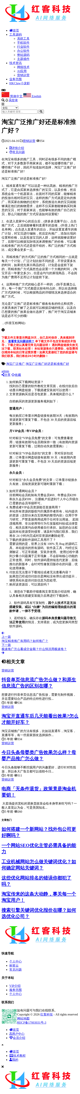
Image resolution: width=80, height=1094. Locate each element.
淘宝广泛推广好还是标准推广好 (47, 363)
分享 (7, 374)
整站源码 (23, 54)
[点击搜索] (41, 112)
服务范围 (15, 990)
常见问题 (15, 969)
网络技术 (23, 67)
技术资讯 (15, 63)
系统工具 (23, 38)
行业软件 (23, 46)
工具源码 (15, 34)
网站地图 (23, 1018)
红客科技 (46, 1014)
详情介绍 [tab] (18, 148)
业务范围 (15, 79)
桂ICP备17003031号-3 (31, 1022)
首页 (16, 30)
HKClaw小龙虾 (19, 83)
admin (5, 371)
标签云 (14, 965)
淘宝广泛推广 (15, 363)
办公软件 (23, 50)
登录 (15, 100)
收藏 (18, 374)
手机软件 (23, 42)
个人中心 (15, 961)
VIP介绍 (15, 985)
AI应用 (22, 71)
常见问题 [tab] (18, 152)
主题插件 (23, 59)
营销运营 (23, 75)
